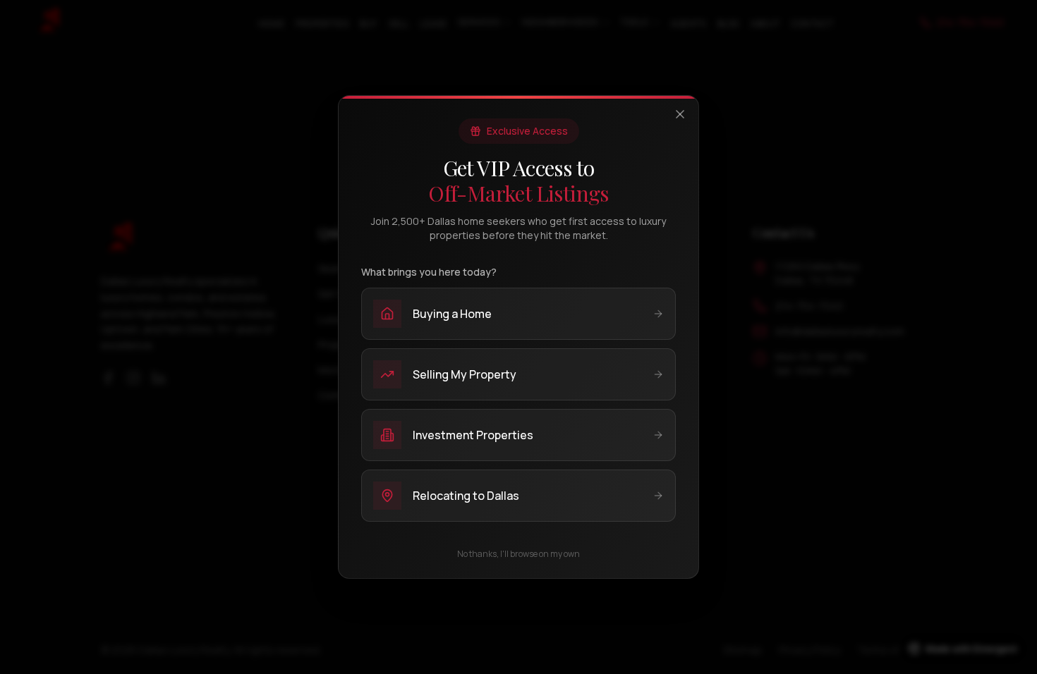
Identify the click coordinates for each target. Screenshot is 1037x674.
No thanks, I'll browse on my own (518, 554)
